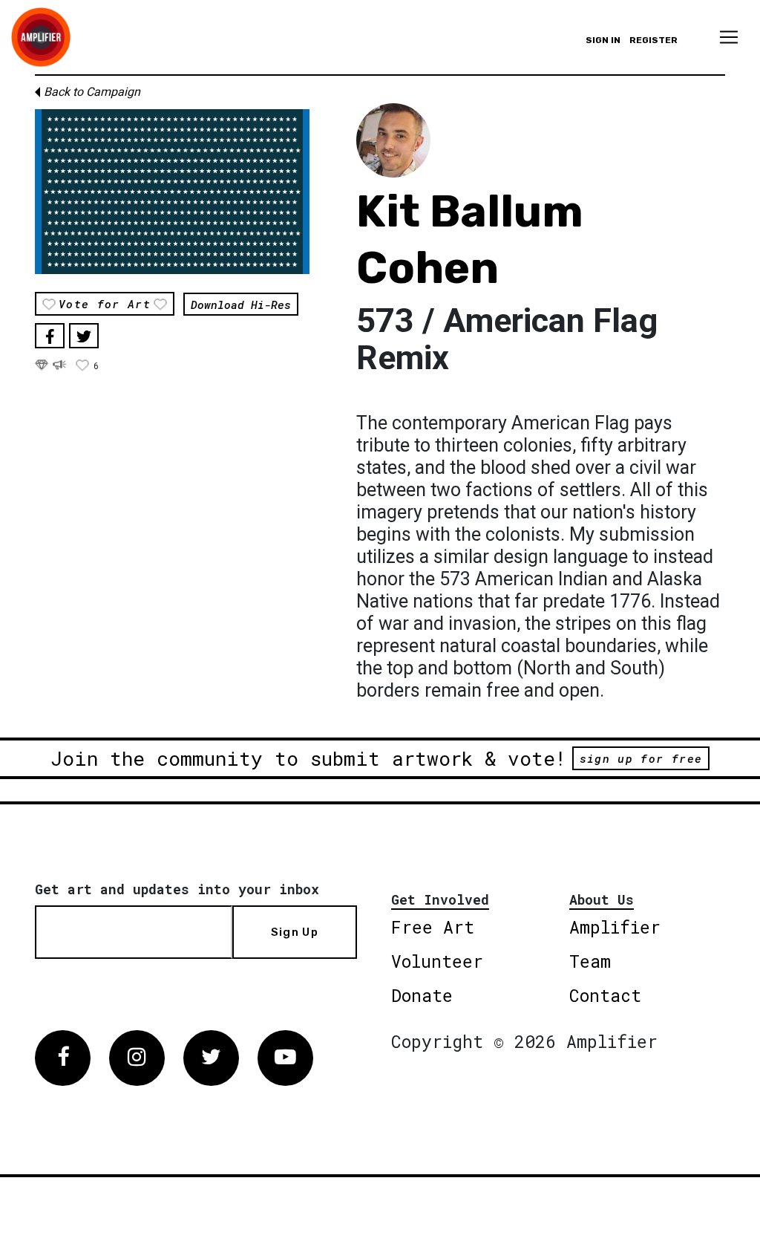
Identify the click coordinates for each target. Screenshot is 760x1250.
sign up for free (641, 758)
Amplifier (615, 927)
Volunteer (437, 961)
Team (590, 961)
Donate (422, 995)
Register (653, 40)
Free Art (432, 927)
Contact (605, 995)
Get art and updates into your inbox (177, 889)
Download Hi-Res (241, 303)
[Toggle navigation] (729, 37)
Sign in (603, 40)
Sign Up (294, 932)
